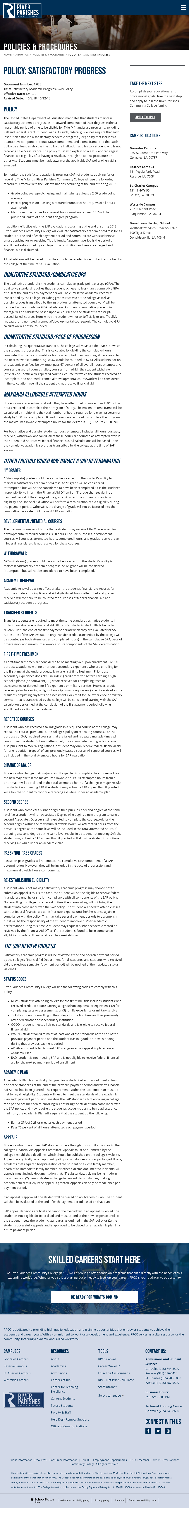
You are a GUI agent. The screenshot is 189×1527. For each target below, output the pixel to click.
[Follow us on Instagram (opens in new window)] (168, 1431)
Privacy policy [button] (102, 1500)
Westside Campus (16, 1380)
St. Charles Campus (17, 1373)
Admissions (59, 1373)
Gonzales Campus (16, 1359)
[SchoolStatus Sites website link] (42, 1500)
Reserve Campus (15, 1366)
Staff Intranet (107, 1387)
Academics (58, 1366)
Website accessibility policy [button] (75, 1500)
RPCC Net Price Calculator (116, 1380)
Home (8, 54)
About (55, 1359)
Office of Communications (69, 1426)
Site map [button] (119, 1500)
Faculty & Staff (61, 1412)
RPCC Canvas (107, 1359)
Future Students (62, 1406)
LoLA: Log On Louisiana (114, 1373)
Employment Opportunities (110, 1460)
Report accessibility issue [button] (143, 1500)
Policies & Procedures (49, 54)
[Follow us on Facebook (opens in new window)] (148, 1431)
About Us (22, 54)
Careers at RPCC (62, 1380)
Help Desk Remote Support (70, 1419)
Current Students (63, 1399)
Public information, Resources (28, 1460)
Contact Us (155, 1351)
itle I (85, 1460)
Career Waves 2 (109, 1366)
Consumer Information (63, 1460)
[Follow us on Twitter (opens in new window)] (158, 1431)
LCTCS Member (139, 1460)
